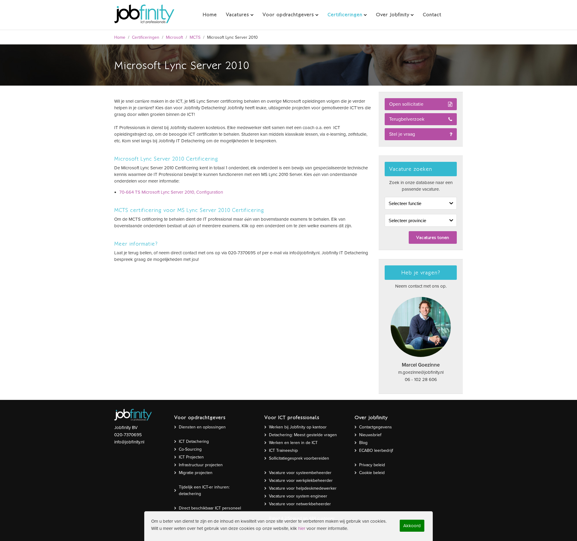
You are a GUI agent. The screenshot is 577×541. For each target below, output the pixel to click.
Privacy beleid (372, 464)
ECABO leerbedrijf (376, 450)
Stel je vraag (402, 134)
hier (301, 528)
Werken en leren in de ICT (293, 442)
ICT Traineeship (283, 450)
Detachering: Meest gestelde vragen (303, 434)
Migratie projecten (195, 472)
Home (119, 37)
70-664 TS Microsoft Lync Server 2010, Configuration (171, 192)
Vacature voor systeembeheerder (300, 472)
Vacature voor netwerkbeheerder (300, 503)
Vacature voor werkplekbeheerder (301, 480)
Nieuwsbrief (370, 434)
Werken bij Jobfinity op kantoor (298, 427)
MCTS (195, 37)
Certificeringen (145, 37)
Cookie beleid (372, 472)
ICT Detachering (194, 441)
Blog (363, 442)
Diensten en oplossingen (202, 427)
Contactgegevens (375, 427)
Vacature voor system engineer (298, 496)
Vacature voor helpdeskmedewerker (303, 488)
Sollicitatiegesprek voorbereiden (299, 458)
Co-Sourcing (190, 449)
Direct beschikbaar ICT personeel (210, 508)
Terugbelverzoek (406, 119)
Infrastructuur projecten (201, 464)
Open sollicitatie (406, 104)
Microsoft (174, 37)
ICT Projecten (191, 457)
